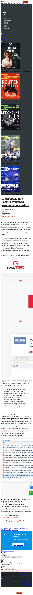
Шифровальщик (13, 530)
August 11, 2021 (20, 521)
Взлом (16, 528)
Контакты (29, 586)
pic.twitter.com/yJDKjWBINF (13, 517)
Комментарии (6, 213)
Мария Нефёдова (7, 209)
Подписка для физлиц (26, 581)
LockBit (12, 528)
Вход (31, 2)
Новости (6, 530)
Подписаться (18, 545)
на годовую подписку (21, 3)
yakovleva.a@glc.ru (22, 574)
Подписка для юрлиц (27, 583)
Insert (19, 593)
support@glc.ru (24, 572)
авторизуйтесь (5, 554)
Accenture (7, 528)
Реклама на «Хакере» (26, 584)
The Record (5, 431)
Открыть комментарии (7, 551)
